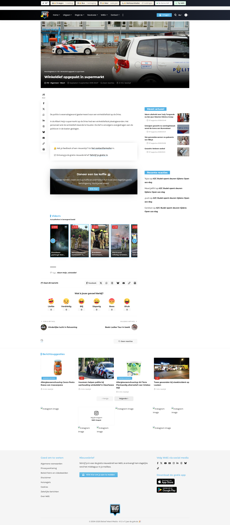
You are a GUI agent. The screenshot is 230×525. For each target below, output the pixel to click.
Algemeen (54, 83)
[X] (161, 463)
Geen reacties (108, 83)
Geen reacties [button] (127, 341)
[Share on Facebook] (43, 103)
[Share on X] (43, 109)
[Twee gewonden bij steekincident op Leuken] (171, 368)
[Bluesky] (185, 463)
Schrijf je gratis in (99, 155)
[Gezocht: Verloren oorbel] (183, 151)
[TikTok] (158, 468)
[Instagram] (173, 463)
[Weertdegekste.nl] (45, 15)
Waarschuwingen (49, 378)
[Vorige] (53, 240)
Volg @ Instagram (96, 419)
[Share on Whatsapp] (43, 115)
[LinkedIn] (177, 463)
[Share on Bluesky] (43, 132)
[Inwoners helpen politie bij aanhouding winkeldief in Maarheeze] (96, 368)
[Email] (43, 138)
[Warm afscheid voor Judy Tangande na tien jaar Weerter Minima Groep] (183, 117)
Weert (62, 83)
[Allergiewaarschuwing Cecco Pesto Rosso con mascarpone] (58, 368)
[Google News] (169, 463)
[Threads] (181, 463)
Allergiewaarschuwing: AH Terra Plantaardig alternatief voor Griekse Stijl (133, 385)
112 (48, 83)
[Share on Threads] (43, 126)
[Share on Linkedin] (43, 120)
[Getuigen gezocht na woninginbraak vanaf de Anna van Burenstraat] (183, 129)
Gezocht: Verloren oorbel (155, 148)
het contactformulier (102, 148)
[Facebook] (158, 463)
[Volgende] (134, 240)
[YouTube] (165, 463)
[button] (123, 15)
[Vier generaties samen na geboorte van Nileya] (183, 140)
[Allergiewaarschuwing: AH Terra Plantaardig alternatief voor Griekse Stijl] (134, 368)
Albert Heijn (62, 273)
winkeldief (72, 273)
